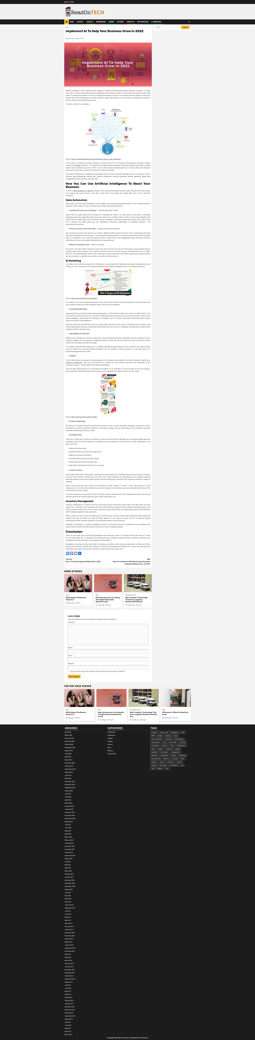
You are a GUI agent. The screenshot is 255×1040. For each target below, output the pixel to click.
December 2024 (70, 763)
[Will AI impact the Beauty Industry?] (78, 583)
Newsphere (134, 1038)
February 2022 (69, 840)
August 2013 (69, 982)
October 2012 (69, 1013)
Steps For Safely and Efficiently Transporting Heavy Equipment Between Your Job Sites (131, 561)
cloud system (156, 742)
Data (172, 745)
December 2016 (70, 932)
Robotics (130, 22)
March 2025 (68, 760)
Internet (120, 22)
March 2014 (68, 960)
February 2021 (69, 874)
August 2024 (69, 772)
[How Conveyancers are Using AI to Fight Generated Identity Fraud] (108, 583)
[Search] (189, 22)
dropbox (160, 749)
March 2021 (68, 871)
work (167, 768)
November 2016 (70, 936)
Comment (72, 622)
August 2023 (69, 791)
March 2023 (68, 803)
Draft (153, 749)
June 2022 (68, 828)
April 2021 (68, 868)
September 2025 (70, 747)
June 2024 (68, 775)
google (177, 749)
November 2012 (70, 1010)
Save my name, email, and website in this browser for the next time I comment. (97, 671)
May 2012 (68, 1028)
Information (164, 752)
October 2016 (69, 939)
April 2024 (68, 778)
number (173, 755)
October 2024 (69, 766)
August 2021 (69, 858)
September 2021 (70, 855)
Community (172, 742)
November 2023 (70, 784)
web (153, 768)
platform (166, 758)
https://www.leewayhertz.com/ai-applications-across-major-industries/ (96, 159)
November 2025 (70, 741)
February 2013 (69, 1000)
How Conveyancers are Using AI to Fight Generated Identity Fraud (108, 600)
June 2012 (68, 1025)
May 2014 (68, 954)
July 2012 (68, 1022)
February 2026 (69, 738)
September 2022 (70, 818)
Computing (155, 745)
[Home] (66, 22)
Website (71, 663)
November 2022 (70, 815)
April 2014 (68, 957)
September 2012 (70, 1016)
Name (70, 648)
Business (168, 736)
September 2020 (70, 886)
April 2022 (68, 834)
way (182, 765)
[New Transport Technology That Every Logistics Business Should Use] (138, 583)
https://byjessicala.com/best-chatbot (84, 417)
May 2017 (68, 917)
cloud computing (157, 739)
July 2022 (68, 824)
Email (70, 655)
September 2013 (70, 979)
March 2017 (68, 923)
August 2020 (69, 889)
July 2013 (68, 985)
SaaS (182, 758)
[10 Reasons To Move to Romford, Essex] (176, 698)
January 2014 (69, 966)
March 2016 (68, 942)
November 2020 (70, 883)
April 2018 (68, 902)
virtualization (174, 765)
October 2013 (69, 976)
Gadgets (89, 22)
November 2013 (70, 973)
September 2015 (70, 948)
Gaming (111, 22)
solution (179, 762)
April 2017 (68, 920)
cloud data (168, 739)
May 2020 (68, 895)
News (67, 27)
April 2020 (68, 899)
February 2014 (69, 963)
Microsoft (155, 755)
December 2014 (70, 951)
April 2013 (68, 994)
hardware (155, 752)
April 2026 (68, 732)
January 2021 (69, 877)
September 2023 (70, 787)
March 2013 (68, 997)
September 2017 (70, 908)
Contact (80, 22)
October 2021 (69, 852)
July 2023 (68, 794)
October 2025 (69, 744)
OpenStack (182, 755)
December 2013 (70, 970)
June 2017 (68, 914)
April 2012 (68, 1031)
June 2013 (68, 988)
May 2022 (68, 831)
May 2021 (68, 865)
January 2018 (69, 905)
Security (154, 762)
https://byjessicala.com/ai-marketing (84, 298)
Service (162, 762)
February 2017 (69, 926)
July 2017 (68, 911)
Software (171, 762)
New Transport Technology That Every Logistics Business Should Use (136, 600)
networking (164, 755)
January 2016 (69, 945)
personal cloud (156, 758)
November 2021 (70, 849)
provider (175, 758)
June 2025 (68, 754)
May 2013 (68, 991)
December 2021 (70, 846)
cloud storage (179, 739)
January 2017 (69, 929)
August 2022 (69, 821)
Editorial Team (80, 38)
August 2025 (69, 750)
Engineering (101, 22)
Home (72, 22)
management (175, 752)
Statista (77, 165)
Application (174, 732)
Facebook (169, 749)
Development (181, 745)
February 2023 (69, 806)
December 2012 (70, 1007)
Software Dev (142, 22)
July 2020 (68, 892)
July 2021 (68, 862)
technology (162, 765)
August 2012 (69, 1019)
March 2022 (68, 837)
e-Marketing (156, 22)
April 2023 (68, 800)
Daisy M (78, 603)
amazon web (164, 732)
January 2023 (69, 809)
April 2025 (68, 757)
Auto (182, 732)
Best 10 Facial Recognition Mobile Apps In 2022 (83, 560)
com (164, 742)
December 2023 (70, 781)
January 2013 (69, 1003)
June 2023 (68, 797)
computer (182, 742)
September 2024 (70, 769)
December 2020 (70, 880)
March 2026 (68, 735)
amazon (154, 732)
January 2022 (69, 843)
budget (160, 736)
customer (165, 745)
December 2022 (70, 812)
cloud (175, 736)
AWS (153, 736)
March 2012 (68, 1034)
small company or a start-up (83, 191)
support (154, 765)
